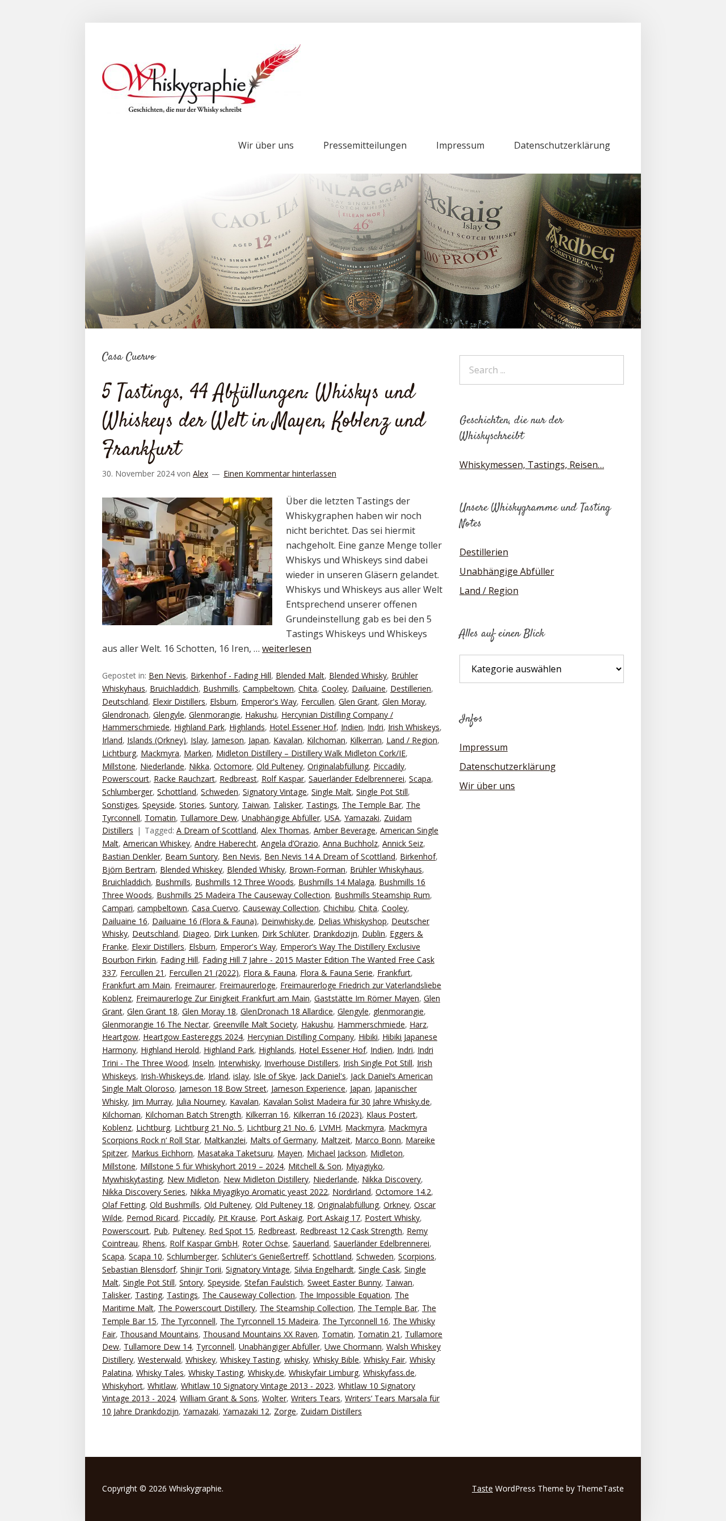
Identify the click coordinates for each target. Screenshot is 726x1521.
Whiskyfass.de (389, 1372)
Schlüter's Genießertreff (265, 1256)
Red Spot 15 (231, 1230)
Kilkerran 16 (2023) (327, 1114)
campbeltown (162, 908)
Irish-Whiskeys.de (172, 1076)
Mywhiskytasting (132, 1179)
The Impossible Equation (344, 1295)
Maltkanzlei (225, 1140)
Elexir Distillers (179, 701)
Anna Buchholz (350, 843)
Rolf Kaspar (282, 778)
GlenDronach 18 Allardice (286, 1011)
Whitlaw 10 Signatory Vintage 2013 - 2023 (257, 1385)
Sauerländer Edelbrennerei (356, 778)
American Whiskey (156, 843)
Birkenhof (418, 856)
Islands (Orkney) (156, 740)
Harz (418, 1024)
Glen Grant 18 (152, 1011)
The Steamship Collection (306, 1308)
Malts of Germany (283, 1140)
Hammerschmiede (371, 1024)
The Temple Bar (372, 804)
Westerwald (159, 1359)
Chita (307, 688)
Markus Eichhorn (162, 1153)
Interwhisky (239, 1062)
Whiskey (200, 1359)
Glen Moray (403, 701)
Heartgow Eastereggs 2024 (193, 1036)
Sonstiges (120, 804)
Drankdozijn (335, 933)
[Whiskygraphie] (201, 110)
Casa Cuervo (215, 908)
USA (332, 817)
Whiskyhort (122, 1385)
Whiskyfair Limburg (323, 1372)
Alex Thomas (285, 830)
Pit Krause (237, 1217)
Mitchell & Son (314, 1166)
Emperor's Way (269, 701)
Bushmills (220, 688)
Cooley (334, 688)
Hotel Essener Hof (302, 727)
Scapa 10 (145, 1256)
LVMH (330, 1127)
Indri (375, 727)
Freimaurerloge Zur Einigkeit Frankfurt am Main (223, 998)
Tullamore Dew (208, 817)
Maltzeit (336, 1140)
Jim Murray (152, 1101)
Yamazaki (361, 817)
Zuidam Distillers (331, 1411)
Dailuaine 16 (124, 921)
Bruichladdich (174, 688)
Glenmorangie (214, 714)
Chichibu (338, 908)
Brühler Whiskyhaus (386, 869)
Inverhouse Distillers (301, 1062)
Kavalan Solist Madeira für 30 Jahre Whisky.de (346, 1101)
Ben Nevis (167, 675)
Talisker (287, 804)
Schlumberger (127, 791)
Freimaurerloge (248, 985)
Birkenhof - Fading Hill (231, 675)
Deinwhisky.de (287, 921)
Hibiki (368, 1036)
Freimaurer (195, 985)
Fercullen (317, 701)
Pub (161, 1230)
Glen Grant (358, 701)
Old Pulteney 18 (284, 1204)
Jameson (228, 740)
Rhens (153, 1243)
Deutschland (125, 701)
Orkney (396, 1204)
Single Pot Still (382, 791)
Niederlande (162, 766)
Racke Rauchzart (184, 778)
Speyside (158, 804)
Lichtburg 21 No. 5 (208, 1127)
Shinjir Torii (200, 1269)
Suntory (223, 804)
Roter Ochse (265, 1243)
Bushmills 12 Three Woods (244, 882)
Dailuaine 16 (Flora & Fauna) (204, 921)
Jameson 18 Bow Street (223, 1088)
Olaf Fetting (123, 1204)
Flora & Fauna (269, 972)
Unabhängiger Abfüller (279, 1346)
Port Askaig (281, 1217)
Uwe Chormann (353, 1346)
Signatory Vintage (275, 791)
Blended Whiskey (191, 869)
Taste (482, 1488)
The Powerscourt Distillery (206, 1308)
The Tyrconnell (188, 1321)
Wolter (274, 1398)
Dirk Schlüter (285, 933)
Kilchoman (326, 740)
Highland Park (199, 727)
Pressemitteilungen (365, 145)
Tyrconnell (215, 1346)
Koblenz (117, 1127)
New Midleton (193, 1179)
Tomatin (160, 817)
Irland (112, 740)
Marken (198, 753)
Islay (199, 740)
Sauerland (311, 1243)
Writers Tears (315, 1398)
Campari (117, 908)
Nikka (199, 766)
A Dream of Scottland (216, 830)
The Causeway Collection (248, 1295)
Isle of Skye (275, 1076)
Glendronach (125, 714)
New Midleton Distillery (266, 1179)
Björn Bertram (128, 869)
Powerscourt (125, 778)
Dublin (373, 933)
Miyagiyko (364, 1166)
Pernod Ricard (152, 1217)
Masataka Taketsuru (235, 1153)
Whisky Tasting (215, 1372)
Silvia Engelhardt (324, 1269)
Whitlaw (161, 1385)
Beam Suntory (191, 856)
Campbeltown (268, 688)
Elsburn (223, 701)
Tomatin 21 (379, 1334)
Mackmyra (160, 753)
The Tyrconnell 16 (356, 1321)
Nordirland (351, 1191)
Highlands (247, 727)
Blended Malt (300, 675)
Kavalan (287, 740)
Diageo (196, 933)
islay (241, 1076)
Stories (192, 804)
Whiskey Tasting (250, 1359)
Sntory (191, 1282)
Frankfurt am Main (136, 985)
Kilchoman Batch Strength (193, 1114)
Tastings (321, 804)
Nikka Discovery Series (143, 1191)
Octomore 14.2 (403, 1191)
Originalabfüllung (338, 766)
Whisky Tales (160, 1372)
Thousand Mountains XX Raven (260, 1334)
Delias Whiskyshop (352, 921)
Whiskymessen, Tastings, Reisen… (531, 464)
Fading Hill (179, 959)
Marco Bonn (378, 1140)
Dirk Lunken (236, 933)
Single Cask (379, 1269)
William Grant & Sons (219, 1398)
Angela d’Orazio (289, 843)
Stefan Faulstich (273, 1282)
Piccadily (388, 766)
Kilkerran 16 (267, 1114)
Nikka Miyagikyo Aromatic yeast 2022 (259, 1191)
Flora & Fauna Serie (336, 972)
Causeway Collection (281, 908)
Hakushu (261, 714)
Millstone (119, 766)
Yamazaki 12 (246, 1411)
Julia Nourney (200, 1101)
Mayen (289, 1153)
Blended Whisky (358, 675)
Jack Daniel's (323, 1076)
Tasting (148, 1295)
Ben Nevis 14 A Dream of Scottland (329, 856)
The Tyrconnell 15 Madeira (269, 1321)
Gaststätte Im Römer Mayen (366, 998)
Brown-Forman (317, 869)
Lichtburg (119, 753)
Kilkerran (366, 740)
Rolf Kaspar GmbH (204, 1243)
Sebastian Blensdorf (139, 1269)
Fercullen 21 (142, 972)
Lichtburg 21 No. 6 (280, 1127)
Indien (352, 727)
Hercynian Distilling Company (300, 1036)
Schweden (219, 791)
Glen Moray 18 (209, 1011)
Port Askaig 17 (333, 1217)
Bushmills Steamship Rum (382, 895)
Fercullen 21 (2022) (204, 972)
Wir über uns (266, 145)
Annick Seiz (402, 843)
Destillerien (410, 688)
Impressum (460, 145)
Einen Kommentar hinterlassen (279, 473)
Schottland (176, 791)
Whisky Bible (336, 1359)
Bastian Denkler (131, 856)
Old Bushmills (175, 1204)
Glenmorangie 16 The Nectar (155, 1024)
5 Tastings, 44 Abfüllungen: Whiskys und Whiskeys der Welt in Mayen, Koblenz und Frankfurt (263, 421)
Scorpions (416, 1256)
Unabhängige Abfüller (281, 817)
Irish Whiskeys (414, 727)
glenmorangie (398, 1011)
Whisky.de (266, 1372)
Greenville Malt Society (255, 1024)
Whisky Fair (384, 1359)
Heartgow (120, 1036)
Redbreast (238, 778)
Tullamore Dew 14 (158, 1346)
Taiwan (255, 804)
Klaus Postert (391, 1114)
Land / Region (411, 740)
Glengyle (168, 714)
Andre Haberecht (225, 843)
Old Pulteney (279, 766)
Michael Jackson (336, 1153)
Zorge (285, 1411)
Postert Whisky (392, 1217)
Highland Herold (170, 1049)
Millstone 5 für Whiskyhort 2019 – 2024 (212, 1166)
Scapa (420, 778)
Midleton (386, 1153)
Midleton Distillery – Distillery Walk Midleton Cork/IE (311, 753)
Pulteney (188, 1230)
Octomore (233, 766)
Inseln (203, 1062)
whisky (296, 1359)
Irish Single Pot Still (377, 1062)
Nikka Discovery (391, 1179)
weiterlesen (286, 648)
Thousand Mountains (159, 1334)
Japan (258, 740)
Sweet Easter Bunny (344, 1282)
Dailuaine (369, 688)
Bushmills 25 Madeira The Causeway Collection (243, 895)
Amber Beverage (344, 830)
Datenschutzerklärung (562, 145)
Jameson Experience (308, 1088)
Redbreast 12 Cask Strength (351, 1230)
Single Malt (331, 791)
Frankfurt (394, 972)
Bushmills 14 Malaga (336, 882)
